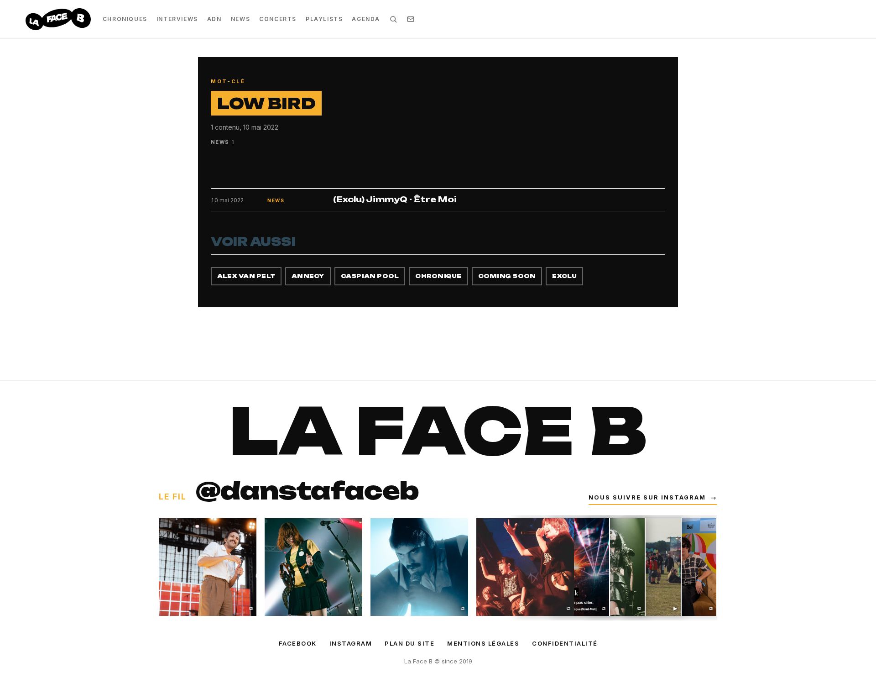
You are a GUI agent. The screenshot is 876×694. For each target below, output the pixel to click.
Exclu (564, 276)
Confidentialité (565, 643)
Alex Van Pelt (246, 276)
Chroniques (125, 19)
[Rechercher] (393, 19)
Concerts (278, 19)
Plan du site (409, 643)
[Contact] (411, 19)
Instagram (350, 643)
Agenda (366, 19)
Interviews (177, 19)
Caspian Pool (370, 276)
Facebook (298, 643)
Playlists (324, 19)
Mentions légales (483, 643)
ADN (214, 19)
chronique (438, 276)
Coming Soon (507, 276)
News (240, 19)
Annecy (308, 276)
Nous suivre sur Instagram (653, 497)
